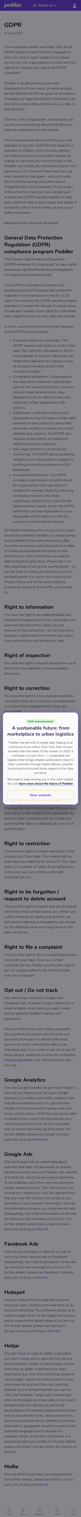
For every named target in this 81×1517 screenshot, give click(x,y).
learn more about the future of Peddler (46, 784)
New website (40, 795)
